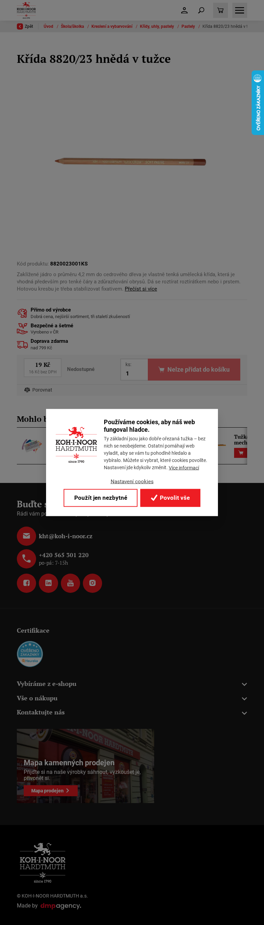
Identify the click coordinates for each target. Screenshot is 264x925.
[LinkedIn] (48, 583)
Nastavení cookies (132, 481)
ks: (128, 364)
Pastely (189, 26)
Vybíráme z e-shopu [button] (46, 684)
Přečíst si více (141, 289)
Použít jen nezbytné (100, 497)
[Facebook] (26, 583)
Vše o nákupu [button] (37, 698)
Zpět (29, 26)
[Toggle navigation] (201, 10)
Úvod (49, 26)
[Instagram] (92, 583)
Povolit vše (174, 497)
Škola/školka (73, 26)
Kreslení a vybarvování (112, 26)
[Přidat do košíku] (241, 453)
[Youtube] (70, 583)
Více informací (184, 468)
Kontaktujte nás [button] (41, 712)
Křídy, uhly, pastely (157, 26)
